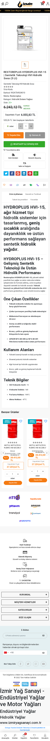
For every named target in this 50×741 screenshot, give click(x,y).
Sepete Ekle (15, 135)
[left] (3, 453)
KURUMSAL (25, 594)
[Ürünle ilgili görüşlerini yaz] (18, 185)
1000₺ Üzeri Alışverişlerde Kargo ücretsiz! (21, 10)
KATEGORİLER (25, 610)
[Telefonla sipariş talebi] (38, 185)
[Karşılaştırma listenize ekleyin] (25, 185)
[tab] (15, 194)
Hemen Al (36, 135)
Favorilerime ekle (13, 150)
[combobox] (6, 652)
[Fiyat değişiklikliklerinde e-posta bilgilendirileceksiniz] (31, 185)
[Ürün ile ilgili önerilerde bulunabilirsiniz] (45, 185)
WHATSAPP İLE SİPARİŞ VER (25, 144)
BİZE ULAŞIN (25, 617)
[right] (47, 453)
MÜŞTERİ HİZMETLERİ (25, 602)
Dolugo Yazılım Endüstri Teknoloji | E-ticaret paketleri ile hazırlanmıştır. (25, 729)
